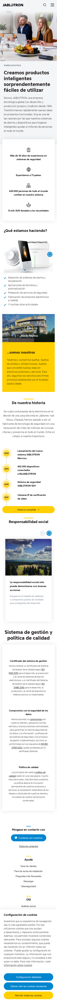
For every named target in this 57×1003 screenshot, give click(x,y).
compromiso (36, 719)
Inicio (8, 11)
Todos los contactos (28, 846)
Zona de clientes (28, 866)
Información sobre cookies (18, 965)
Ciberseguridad (28, 886)
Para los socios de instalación (28, 871)
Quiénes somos (28, 906)
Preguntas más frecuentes (28, 876)
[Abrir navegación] (52, 5)
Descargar (29, 881)
